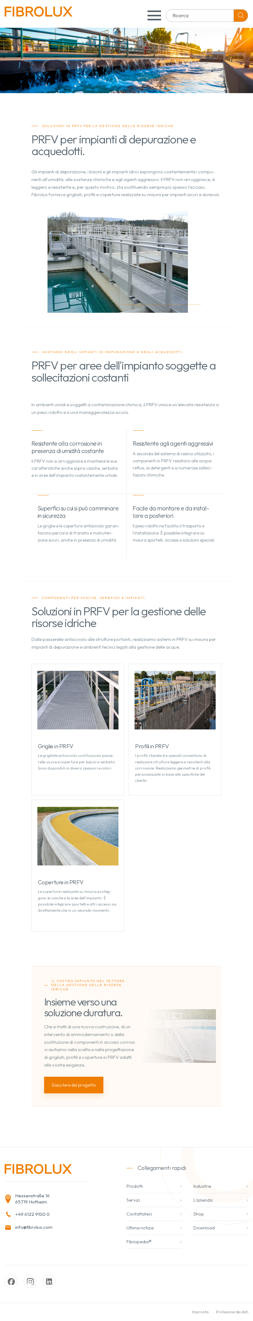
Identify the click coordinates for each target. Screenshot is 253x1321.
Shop (198, 1214)
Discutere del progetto (74, 1085)
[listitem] (54, 1199)
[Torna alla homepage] (39, 13)
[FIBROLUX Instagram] (30, 1281)
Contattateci (139, 1214)
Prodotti (134, 1186)
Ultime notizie (140, 1228)
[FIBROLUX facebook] (11, 1281)
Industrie (202, 1186)
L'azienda (203, 1200)
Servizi (133, 1200)
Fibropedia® (138, 1242)
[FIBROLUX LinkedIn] (49, 1281)
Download (204, 1228)
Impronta (200, 1311)
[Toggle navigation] (154, 15)
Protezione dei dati (232, 1311)
